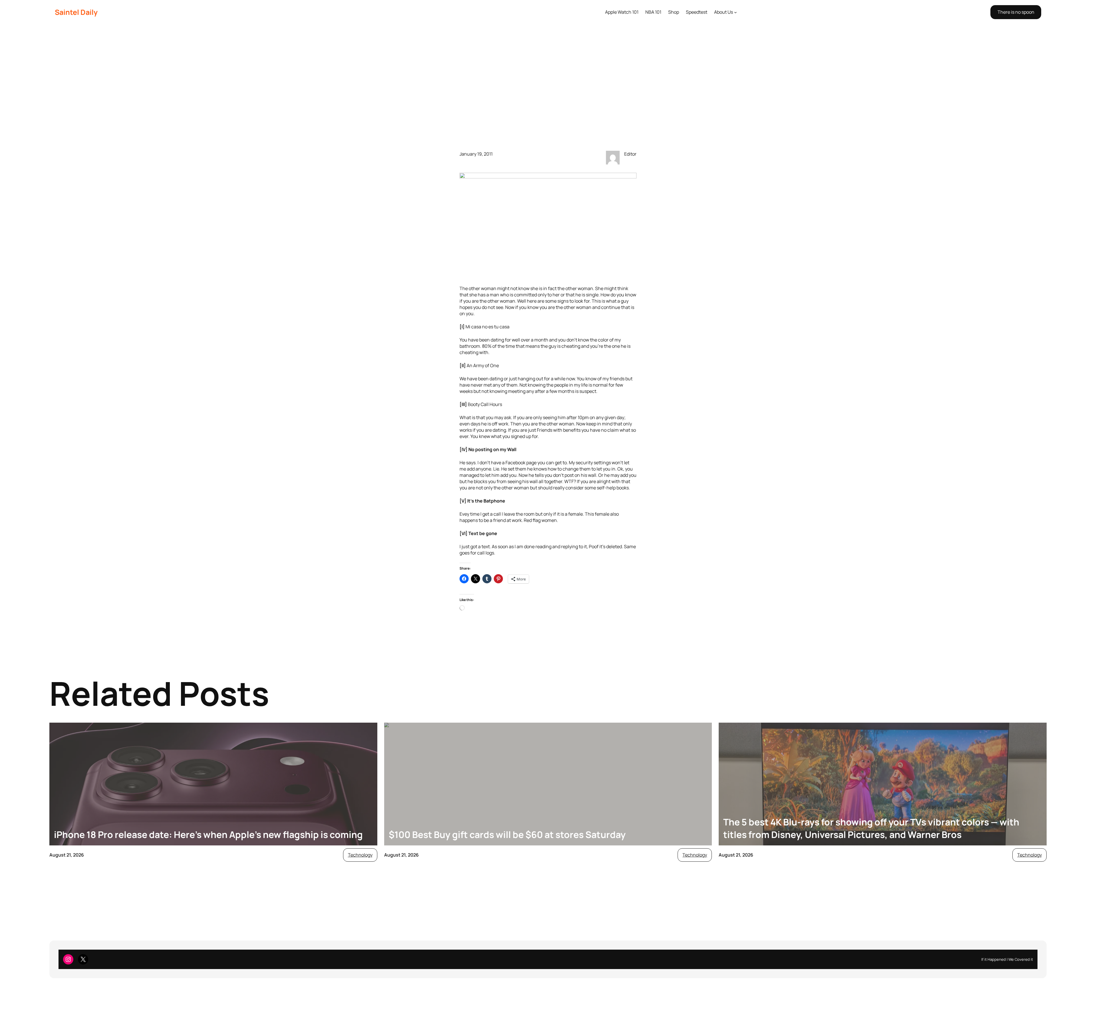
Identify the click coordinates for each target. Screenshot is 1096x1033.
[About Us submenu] (735, 12)
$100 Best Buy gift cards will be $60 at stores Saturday (507, 834)
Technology (360, 855)
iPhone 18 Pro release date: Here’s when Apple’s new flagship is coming (208, 834)
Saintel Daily (76, 12)
